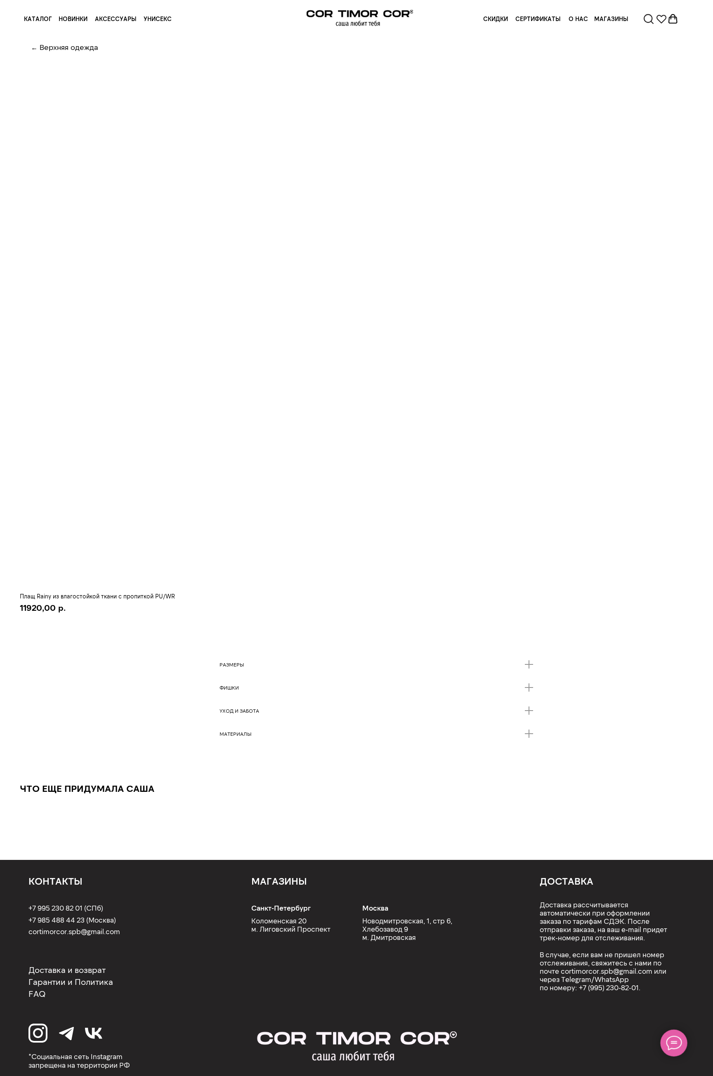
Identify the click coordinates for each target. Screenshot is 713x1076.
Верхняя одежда (69, 47)
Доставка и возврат (67, 970)
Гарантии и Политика (70, 982)
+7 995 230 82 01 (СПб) (65, 908)
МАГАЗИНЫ (611, 18)
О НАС (578, 18)
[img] (360, 18)
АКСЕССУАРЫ (116, 18)
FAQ (37, 993)
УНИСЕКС (158, 18)
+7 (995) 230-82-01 (609, 987)
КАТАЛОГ (38, 18)
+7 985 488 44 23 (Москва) (72, 920)
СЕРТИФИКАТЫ (538, 18)
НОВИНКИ (73, 18)
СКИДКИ (495, 18)
